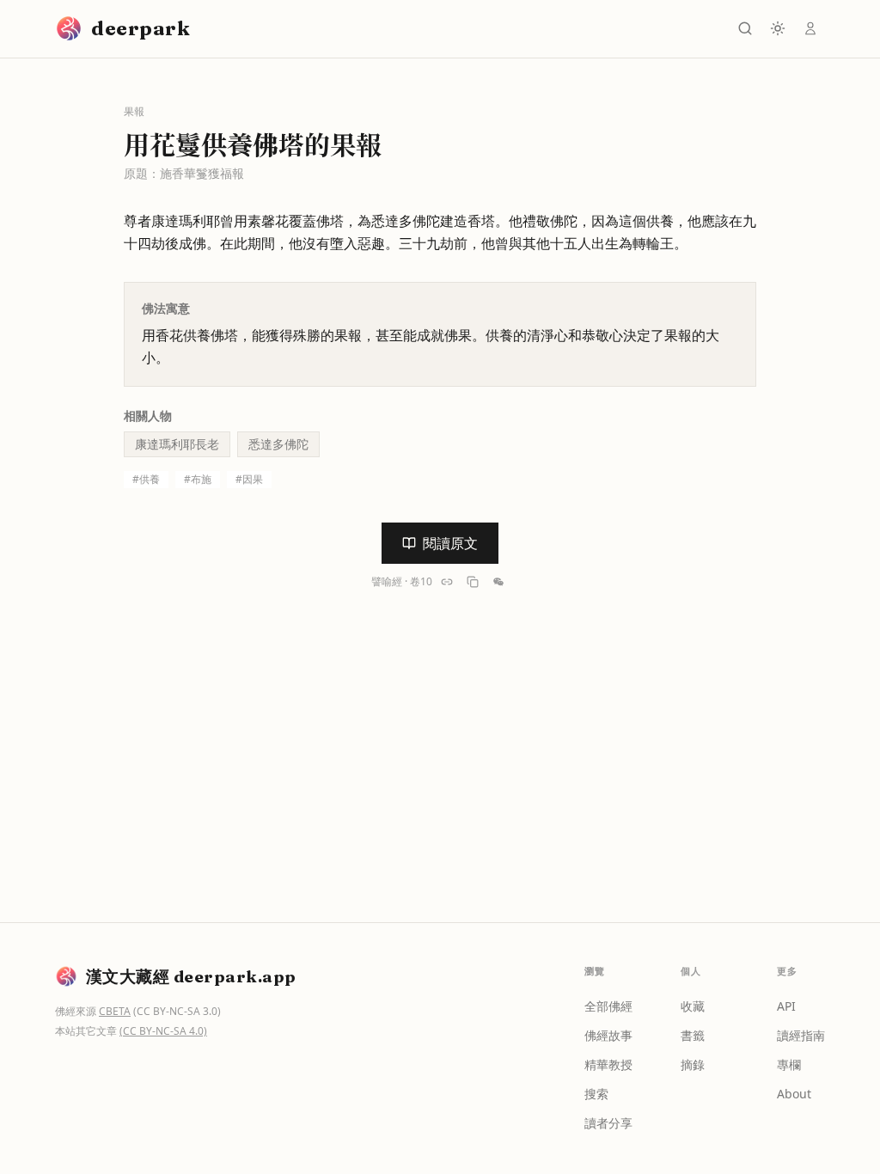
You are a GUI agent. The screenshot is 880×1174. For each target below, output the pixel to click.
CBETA (115, 1011)
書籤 (693, 1035)
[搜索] (745, 28)
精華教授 (608, 1064)
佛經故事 (608, 1035)
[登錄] (810, 28)
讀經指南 (801, 1035)
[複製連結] (447, 582)
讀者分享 (608, 1123)
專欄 (789, 1064)
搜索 (596, 1093)
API (786, 1006)
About (794, 1093)
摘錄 (693, 1064)
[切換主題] (777, 28)
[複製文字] (472, 582)
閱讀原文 (450, 543)
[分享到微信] (498, 582)
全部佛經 (608, 1006)
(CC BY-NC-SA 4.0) (163, 1031)
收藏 (693, 1006)
